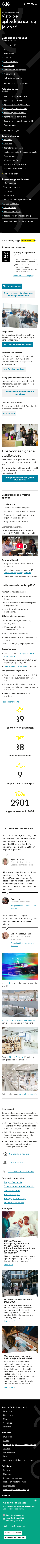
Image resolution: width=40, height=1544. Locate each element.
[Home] (12, 4)
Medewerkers (9, 1452)
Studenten (7, 1437)
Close (35, 1500)
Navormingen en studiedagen (16, 1489)
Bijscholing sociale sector (14, 113)
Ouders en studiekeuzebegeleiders (18, 1460)
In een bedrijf (9, 45)
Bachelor (7, 139)
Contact (6, 1419)
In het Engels (9, 74)
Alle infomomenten (12, 286)
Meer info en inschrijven (23, 276)
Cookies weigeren (13, 1533)
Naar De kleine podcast (14, 369)
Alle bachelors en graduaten (16, 83)
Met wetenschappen (12, 78)
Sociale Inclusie (12, 1190)
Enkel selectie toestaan (14, 1526)
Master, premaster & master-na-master (20, 152)
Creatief (7, 57)
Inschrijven (8, 191)
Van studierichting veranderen (17, 199)
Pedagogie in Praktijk (15, 1198)
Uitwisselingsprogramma (14, 168)
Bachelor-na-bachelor (13, 148)
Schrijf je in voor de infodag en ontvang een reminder (18, 294)
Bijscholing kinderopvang (14, 117)
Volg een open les (11, 187)
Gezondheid (8, 65)
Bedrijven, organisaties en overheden (19, 1444)
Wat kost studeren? (12, 212)
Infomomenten (9, 183)
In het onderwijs (10, 61)
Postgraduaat (9, 125)
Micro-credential (10, 160)
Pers (5, 1456)
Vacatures (7, 1423)
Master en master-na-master (15, 1482)
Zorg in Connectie (13, 1182)
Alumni (6, 1441)
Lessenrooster (9, 207)
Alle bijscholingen (11, 130)
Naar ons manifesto (10, 702)
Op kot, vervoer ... (11, 203)
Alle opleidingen (10, 174)
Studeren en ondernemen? (16, 666)
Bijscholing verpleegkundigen (16, 104)
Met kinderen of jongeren (14, 70)
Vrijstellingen (9, 195)
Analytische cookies (15, 1518)
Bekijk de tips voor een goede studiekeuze (20, 478)
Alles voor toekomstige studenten (18, 221)
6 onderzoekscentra (19, 1154)
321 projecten (16, 1162)
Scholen (6, 1448)
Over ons (7, 1427)
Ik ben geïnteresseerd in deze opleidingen (20, 392)
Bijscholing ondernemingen (15, 96)
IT (4, 49)
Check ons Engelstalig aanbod (17, 572)
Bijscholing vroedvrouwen (15, 108)
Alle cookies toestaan (15, 1537)
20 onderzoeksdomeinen (21, 1171)
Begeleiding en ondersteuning (17, 216)
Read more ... (19, 1509)
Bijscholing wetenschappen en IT (18, 121)
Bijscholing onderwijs (13, 100)
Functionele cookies (15, 1515)
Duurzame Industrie (14, 1202)
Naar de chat (9, 413)
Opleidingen (8, 1411)
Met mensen (8, 53)
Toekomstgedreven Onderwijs (19, 1186)
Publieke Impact (12, 1194)
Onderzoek (8, 1415)
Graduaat (7, 144)
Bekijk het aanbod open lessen (17, 344)
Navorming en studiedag (14, 164)
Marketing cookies (14, 1520)
